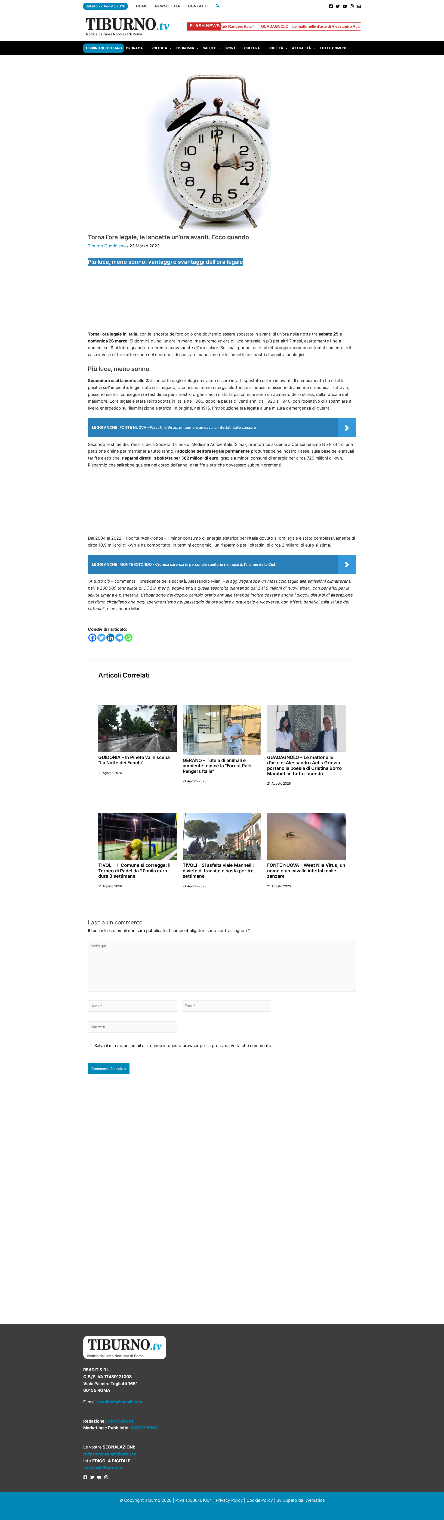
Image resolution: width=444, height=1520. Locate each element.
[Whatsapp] (128, 638)
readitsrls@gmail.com (120, 1401)
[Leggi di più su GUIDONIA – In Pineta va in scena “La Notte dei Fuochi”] (137, 728)
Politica (159, 48)
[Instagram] (352, 6)
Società (275, 48)
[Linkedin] (110, 638)
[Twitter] (338, 6)
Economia (185, 48)
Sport (230, 48)
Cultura (252, 48)
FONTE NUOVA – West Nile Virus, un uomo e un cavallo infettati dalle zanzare (306, 870)
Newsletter (168, 6)
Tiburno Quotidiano (103, 48)
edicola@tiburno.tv (102, 1467)
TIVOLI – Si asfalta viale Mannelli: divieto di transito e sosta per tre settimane (218, 870)
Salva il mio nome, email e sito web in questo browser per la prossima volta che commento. (183, 1045)
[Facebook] (331, 6)
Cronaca (134, 48)
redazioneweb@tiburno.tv (109, 1454)
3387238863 (144, 1427)
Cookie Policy (260, 1500)
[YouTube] (345, 6)
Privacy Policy (229, 1500)
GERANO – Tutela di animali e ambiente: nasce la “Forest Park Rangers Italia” (217, 766)
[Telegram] (119, 638)
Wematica (315, 1500)
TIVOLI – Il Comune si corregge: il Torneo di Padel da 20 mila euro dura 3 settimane (134, 870)
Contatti (197, 6)
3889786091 (120, 1421)
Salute (209, 48)
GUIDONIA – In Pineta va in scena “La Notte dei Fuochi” (134, 760)
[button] (218, 6)
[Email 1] (359, 6)
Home (142, 6)
